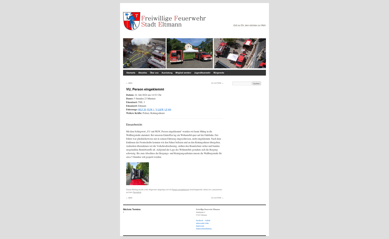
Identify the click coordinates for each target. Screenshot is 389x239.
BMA (129, 83)
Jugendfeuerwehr (202, 72)
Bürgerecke (218, 72)
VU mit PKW (217, 83)
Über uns (154, 72)
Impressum (200, 226)
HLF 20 (142, 109)
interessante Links (202, 223)
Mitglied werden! (183, 72)
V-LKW (159, 109)
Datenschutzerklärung (204, 228)
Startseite (130, 72)
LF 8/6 (168, 109)
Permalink (137, 192)
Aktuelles (142, 72)
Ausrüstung (167, 72)
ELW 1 (150, 109)
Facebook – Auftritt (203, 220)
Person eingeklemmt (180, 189)
